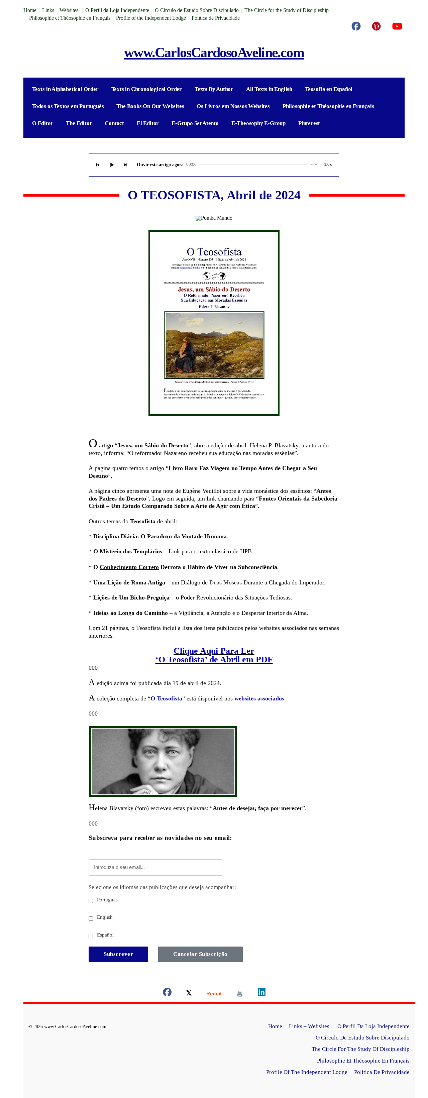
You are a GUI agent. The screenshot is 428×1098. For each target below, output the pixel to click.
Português (107, 899)
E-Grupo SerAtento (195, 123)
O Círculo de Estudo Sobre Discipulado (197, 10)
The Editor (79, 123)
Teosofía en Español (328, 89)
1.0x (328, 164)
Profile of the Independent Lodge (151, 18)
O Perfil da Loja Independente (117, 10)
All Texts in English (269, 89)
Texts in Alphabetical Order (65, 89)
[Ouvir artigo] (111, 164)
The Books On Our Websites (150, 106)
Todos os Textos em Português (68, 106)
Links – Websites (61, 10)
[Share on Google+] (214, 993)
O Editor (42, 123)
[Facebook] (356, 26)
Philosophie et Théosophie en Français (69, 18)
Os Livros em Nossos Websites (233, 106)
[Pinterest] (376, 26)
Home (29, 10)
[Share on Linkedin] (261, 993)
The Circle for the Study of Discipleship (286, 10)
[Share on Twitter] (189, 993)
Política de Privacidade (216, 18)
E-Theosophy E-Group (258, 123)
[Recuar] (97, 164)
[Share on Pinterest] (239, 993)
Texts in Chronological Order (146, 89)
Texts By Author (214, 89)
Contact (114, 123)
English (104, 917)
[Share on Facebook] (167, 993)
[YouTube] (397, 26)
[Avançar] (125, 164)
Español (105, 935)
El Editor (148, 123)
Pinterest (309, 123)
